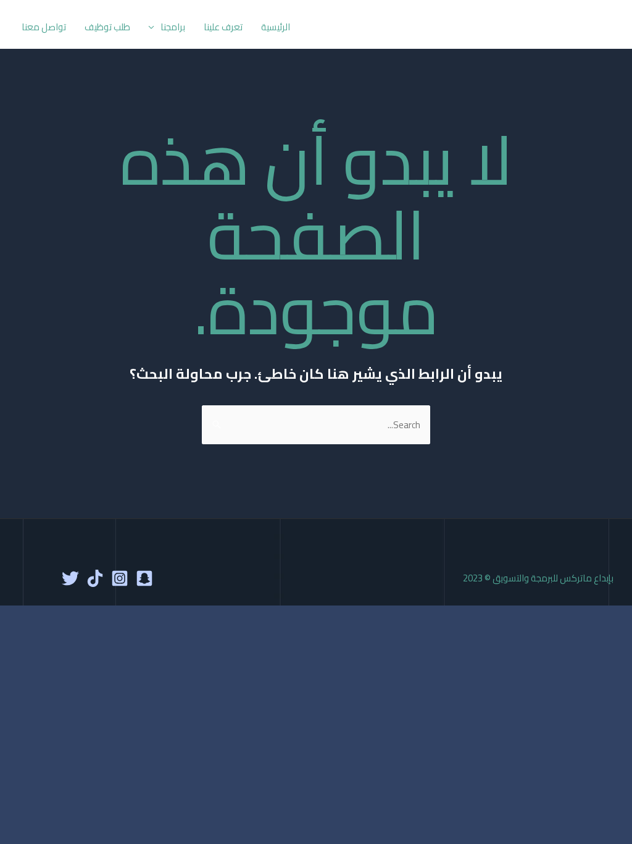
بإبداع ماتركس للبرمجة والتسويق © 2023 (538, 578)
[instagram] (119, 578)
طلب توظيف (107, 27)
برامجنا (172, 27)
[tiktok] (95, 578)
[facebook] (144, 578)
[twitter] (70, 578)
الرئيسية (275, 27)
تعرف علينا (223, 27)
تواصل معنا (44, 27)
